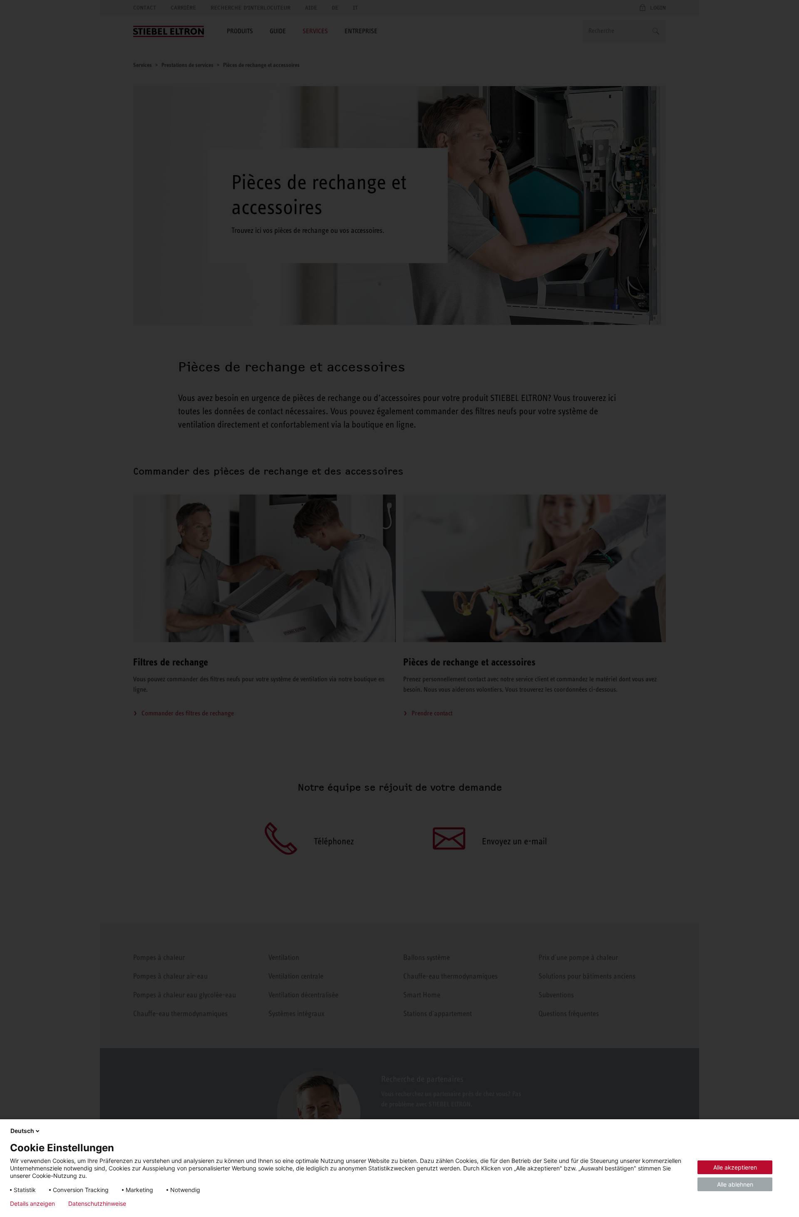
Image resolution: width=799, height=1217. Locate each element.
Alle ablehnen (735, 1184)
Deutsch (22, 1130)
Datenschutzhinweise (97, 1203)
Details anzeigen (32, 1203)
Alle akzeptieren (735, 1167)
